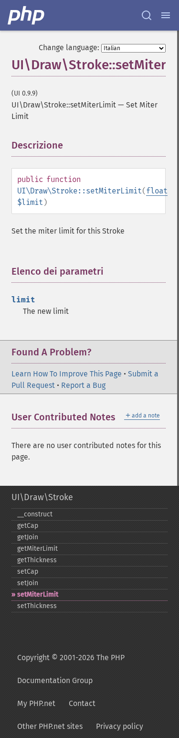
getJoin (27, 537)
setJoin (27, 583)
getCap (27, 526)
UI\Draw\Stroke (42, 497)
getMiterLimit (37, 549)
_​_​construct (35, 514)
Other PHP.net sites (50, 726)
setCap (27, 571)
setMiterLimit (37, 594)
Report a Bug (83, 385)
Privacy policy (119, 726)
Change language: (69, 47)
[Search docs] (146, 15)
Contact (82, 703)
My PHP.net (36, 703)
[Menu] (165, 15)
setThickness (37, 606)
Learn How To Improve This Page (66, 373)
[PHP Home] (27, 15)
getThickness (37, 560)
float (157, 190)
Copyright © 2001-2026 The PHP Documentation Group (71, 669)
